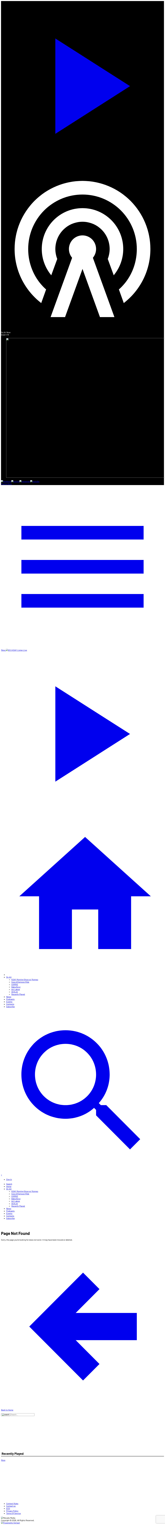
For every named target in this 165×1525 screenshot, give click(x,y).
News (8, 996)
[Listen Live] (82, 84)
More (3, 1460)
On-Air (9, 977)
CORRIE (14, 984)
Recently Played (18, 994)
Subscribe (10, 1006)
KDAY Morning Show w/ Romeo (24, 979)
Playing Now (6, 484)
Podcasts (10, 999)
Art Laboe (15, 989)
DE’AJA (14, 992)
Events (9, 1001)
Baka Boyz (15, 987)
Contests (10, 1004)
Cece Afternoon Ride (20, 982)
